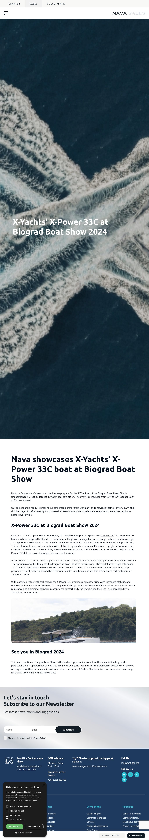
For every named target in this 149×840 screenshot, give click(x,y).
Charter (14, 3)
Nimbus (50, 826)
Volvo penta (94, 806)
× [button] (43, 785)
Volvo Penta (56, 3)
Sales (33, 3)
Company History (131, 817)
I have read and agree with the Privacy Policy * (27, 738)
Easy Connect (93, 830)
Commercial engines (96, 817)
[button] (25, 832)
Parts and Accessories (97, 826)
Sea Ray (50, 830)
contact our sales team (108, 669)
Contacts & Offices (132, 813)
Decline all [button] (34, 826)
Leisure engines (94, 813)
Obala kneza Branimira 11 (29, 766)
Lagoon (50, 817)
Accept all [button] (14, 826)
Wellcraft (50, 821)
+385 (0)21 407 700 (26, 769)
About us (128, 806)
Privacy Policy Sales (132, 826)
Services (90, 821)
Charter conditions (29, 800)
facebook (136, 774)
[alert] (25, 809)
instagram (130, 774)
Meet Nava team (131, 821)
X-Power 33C (107, 535)
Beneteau (51, 813)
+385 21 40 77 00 (112, 835)
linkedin (124, 774)
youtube (124, 779)
